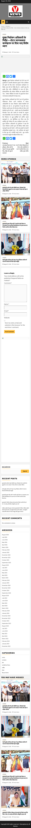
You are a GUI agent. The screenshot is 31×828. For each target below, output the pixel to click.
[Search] (29, 22)
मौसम (3, 670)
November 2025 (6, 557)
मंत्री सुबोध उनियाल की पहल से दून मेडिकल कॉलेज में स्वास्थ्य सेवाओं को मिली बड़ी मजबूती (14, 260)
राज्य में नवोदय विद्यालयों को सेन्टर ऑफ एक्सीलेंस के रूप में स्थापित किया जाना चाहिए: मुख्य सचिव (22, 147)
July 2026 (4, 537)
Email (6, 311)
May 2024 (4, 603)
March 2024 (5, 608)
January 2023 (5, 643)
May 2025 (4, 572)
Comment (8, 283)
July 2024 (4, 598)
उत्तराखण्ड (4, 34)
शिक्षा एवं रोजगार (5, 672)
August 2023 (5, 626)
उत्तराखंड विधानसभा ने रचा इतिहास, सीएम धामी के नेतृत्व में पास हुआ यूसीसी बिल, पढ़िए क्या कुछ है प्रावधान (8, 148)
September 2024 (6, 593)
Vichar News (16, 52)
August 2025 (5, 565)
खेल (3, 662)
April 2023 (4, 636)
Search (6, 467)
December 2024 (6, 585)
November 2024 (6, 588)
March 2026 (5, 547)
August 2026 (5, 534)
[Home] (3, 22)
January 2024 (5, 613)
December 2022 (6, 646)
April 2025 (4, 575)
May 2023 (4, 633)
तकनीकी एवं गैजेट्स (6, 665)
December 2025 (6, 555)
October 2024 (5, 590)
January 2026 (5, 552)
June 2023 (5, 631)
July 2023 (4, 628)
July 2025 (4, 567)
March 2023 (5, 638)
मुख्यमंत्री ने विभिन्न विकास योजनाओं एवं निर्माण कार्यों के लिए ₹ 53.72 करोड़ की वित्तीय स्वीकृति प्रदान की (15, 813)
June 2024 (5, 600)
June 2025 (5, 570)
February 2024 (6, 610)
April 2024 (4, 605)
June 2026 (5, 539)
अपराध (3, 657)
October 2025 (5, 560)
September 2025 (6, 562)
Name (6, 304)
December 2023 (6, 616)
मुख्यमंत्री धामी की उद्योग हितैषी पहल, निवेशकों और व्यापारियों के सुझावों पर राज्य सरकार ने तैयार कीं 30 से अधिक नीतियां (14, 189)
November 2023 (6, 618)
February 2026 (6, 550)
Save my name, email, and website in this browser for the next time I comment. (15, 325)
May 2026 (4, 542)
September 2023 (6, 623)
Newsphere (23, 824)
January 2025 (5, 583)
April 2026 (4, 545)
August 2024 (5, 595)
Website (7, 318)
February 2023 (6, 641)
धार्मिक (3, 667)
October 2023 (5, 621)
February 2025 (6, 580)
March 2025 (5, 577)
